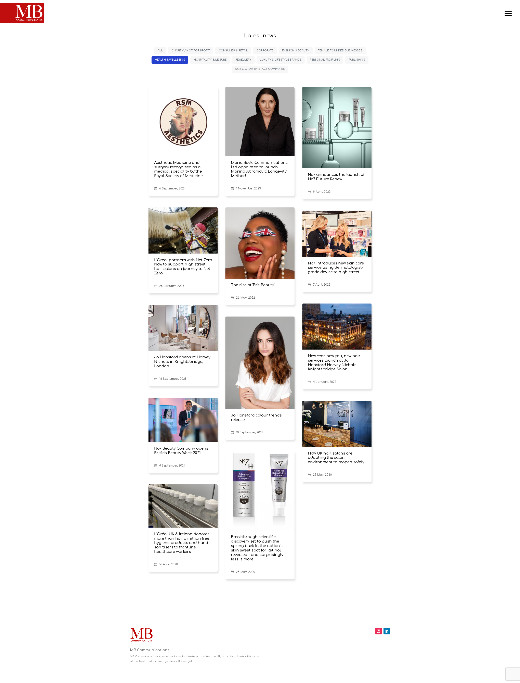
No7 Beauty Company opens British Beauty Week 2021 (181, 450)
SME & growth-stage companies (260, 68)
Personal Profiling (325, 59)
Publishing (357, 59)
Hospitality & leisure (210, 59)
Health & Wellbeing (170, 59)
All (160, 50)
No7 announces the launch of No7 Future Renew (336, 177)
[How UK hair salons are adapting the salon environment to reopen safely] (337, 424)
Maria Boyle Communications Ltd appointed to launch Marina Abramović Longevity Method (259, 169)
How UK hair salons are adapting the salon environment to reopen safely (336, 457)
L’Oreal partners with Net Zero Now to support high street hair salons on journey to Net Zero (183, 266)
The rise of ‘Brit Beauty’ (253, 285)
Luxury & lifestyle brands (280, 59)
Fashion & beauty (295, 50)
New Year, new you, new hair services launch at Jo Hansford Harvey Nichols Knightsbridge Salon (334, 362)
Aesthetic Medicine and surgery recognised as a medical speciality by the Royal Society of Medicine (178, 169)
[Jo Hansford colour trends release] (260, 362)
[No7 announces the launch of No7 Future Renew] (337, 128)
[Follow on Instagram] (378, 631)
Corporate (265, 50)
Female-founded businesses (340, 50)
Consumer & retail (233, 50)
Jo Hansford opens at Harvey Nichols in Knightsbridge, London (182, 361)
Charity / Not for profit (191, 50)
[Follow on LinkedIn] (387, 631)
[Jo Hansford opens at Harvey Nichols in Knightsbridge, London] (183, 328)
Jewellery (243, 59)
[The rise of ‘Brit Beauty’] (260, 243)
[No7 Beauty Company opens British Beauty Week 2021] (183, 420)
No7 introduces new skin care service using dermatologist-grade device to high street (336, 267)
